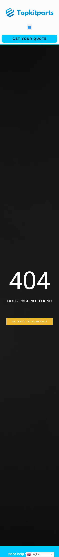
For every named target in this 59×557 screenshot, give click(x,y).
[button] (29, 27)
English (35, 554)
